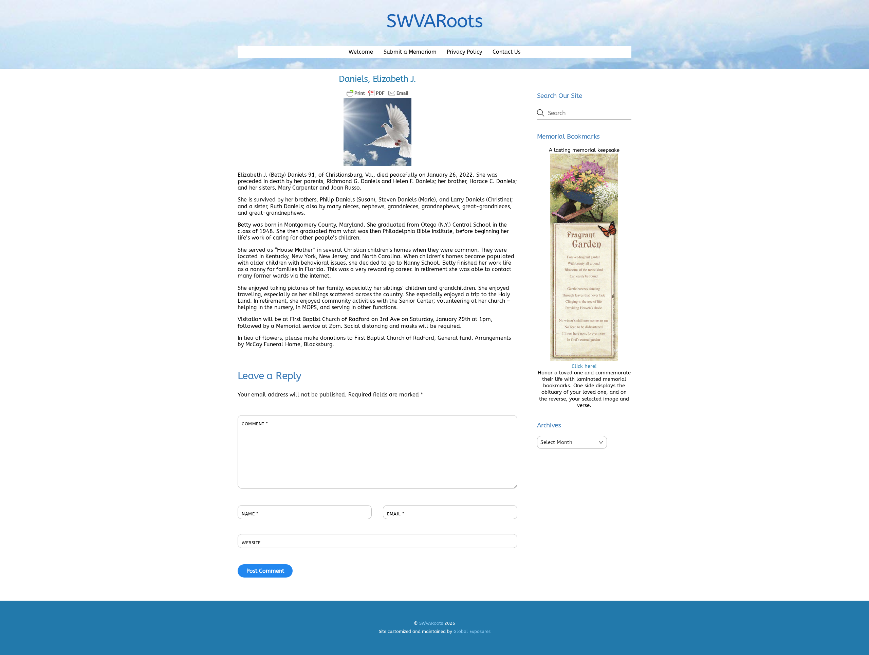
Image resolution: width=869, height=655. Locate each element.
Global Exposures (472, 631)
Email (396, 513)
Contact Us (506, 52)
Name (250, 513)
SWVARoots (431, 623)
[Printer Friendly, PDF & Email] (377, 93)
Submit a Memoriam (410, 52)
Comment (255, 423)
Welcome (361, 52)
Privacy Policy (464, 52)
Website (251, 542)
